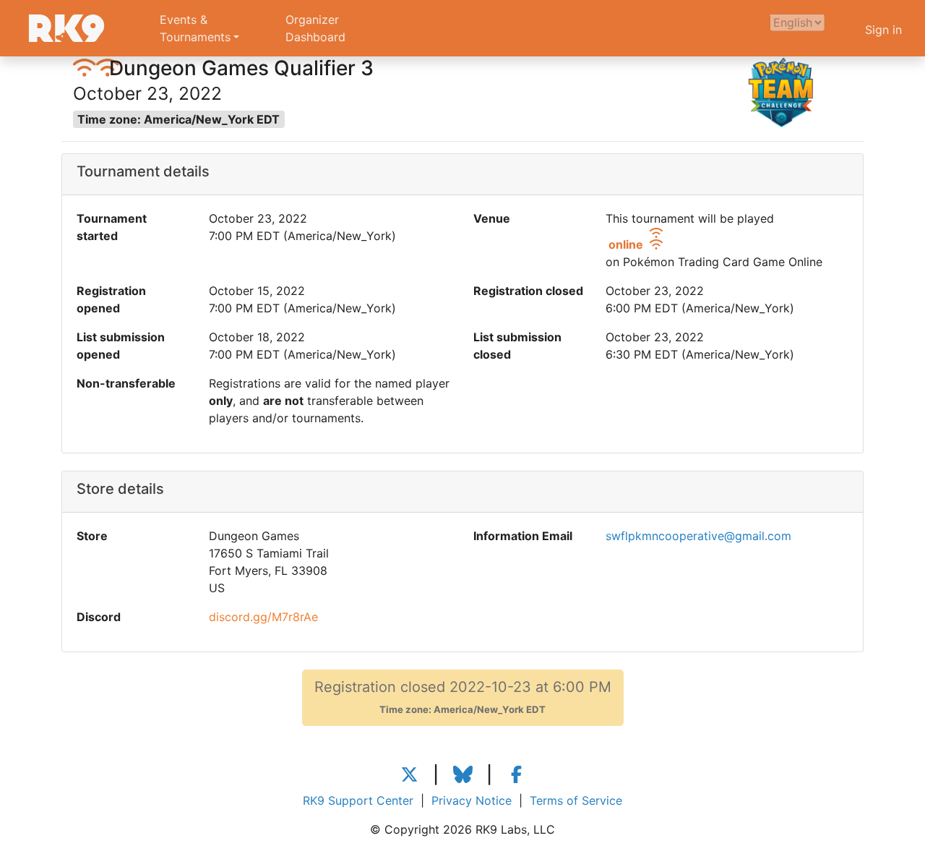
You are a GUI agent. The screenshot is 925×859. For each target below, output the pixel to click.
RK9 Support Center (358, 800)
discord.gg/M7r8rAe (263, 617)
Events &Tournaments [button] (195, 28)
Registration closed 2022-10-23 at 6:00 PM (462, 696)
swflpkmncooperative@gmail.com (698, 536)
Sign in (883, 29)
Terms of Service (576, 800)
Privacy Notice (471, 800)
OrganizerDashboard (315, 28)
